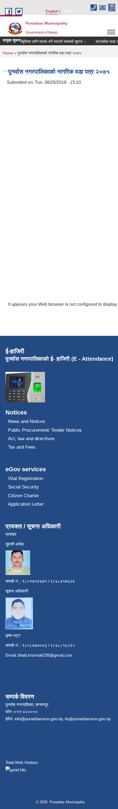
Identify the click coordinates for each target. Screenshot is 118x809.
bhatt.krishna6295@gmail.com (45, 655)
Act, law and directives (31, 438)
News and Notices (26, 421)
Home (8, 53)
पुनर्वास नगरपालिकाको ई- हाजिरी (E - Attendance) (59, 359)
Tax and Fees (21, 447)
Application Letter (26, 504)
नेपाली (68, 11)
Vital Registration (25, 478)
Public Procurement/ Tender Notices (45, 430)
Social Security (23, 487)
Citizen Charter (23, 495)
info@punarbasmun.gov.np (39, 718)
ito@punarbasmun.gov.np (88, 718)
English (52, 11)
